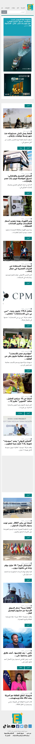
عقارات (20, 413)
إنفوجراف (7, 8)
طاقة (20, 667)
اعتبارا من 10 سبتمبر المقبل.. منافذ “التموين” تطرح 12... (19, 400)
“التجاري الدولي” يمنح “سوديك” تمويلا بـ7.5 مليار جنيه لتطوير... (17, 442)
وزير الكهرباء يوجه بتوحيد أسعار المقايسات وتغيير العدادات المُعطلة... (18, 224)
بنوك (21, 148)
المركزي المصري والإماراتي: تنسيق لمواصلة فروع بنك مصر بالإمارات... (18, 179)
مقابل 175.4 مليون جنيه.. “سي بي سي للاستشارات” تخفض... (18, 312)
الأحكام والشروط (9, 733)
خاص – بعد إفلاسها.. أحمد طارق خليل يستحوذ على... (18, 654)
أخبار (18, 8)
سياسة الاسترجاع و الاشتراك (21, 735)
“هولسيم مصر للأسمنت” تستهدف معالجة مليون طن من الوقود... (18, 356)
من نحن (29, 733)
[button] (17, 69)
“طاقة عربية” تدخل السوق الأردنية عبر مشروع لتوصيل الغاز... (20, 611)
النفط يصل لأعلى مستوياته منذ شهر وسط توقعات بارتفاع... (18, 134)
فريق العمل (20, 733)
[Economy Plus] (30, 7)
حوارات (13, 8)
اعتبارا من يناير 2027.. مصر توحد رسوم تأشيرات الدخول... (17, 524)
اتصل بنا (7, 735)
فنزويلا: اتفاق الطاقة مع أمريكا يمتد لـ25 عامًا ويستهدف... (18, 697)
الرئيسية (23, 8)
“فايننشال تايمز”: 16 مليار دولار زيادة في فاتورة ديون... (18, 566)
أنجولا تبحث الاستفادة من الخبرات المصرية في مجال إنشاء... (20, 269)
